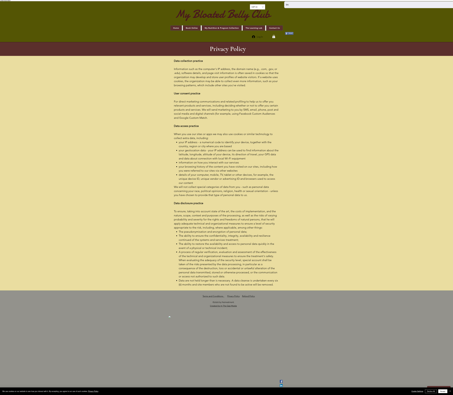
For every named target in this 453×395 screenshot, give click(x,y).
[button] (257, 7)
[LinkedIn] (281, 385)
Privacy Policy (233, 296)
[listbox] (257, 7)
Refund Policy (248, 296)
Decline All (431, 391)
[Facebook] (281, 381)
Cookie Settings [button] (417, 391)
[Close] (450, 391)
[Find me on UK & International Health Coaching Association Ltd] (170, 317)
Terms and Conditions (213, 296)
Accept (442, 391)
